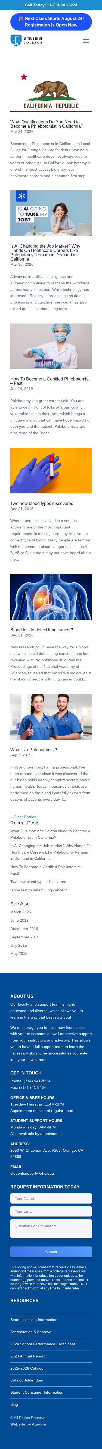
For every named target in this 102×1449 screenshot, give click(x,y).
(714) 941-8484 (32, 1087)
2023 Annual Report (27, 1356)
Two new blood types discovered (41, 503)
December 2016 (24, 928)
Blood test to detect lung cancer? (41, 630)
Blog (14, 1404)
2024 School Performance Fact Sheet (42, 1344)
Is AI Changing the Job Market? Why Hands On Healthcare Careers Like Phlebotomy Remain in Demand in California (45, 252)
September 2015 (24, 937)
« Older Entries (23, 817)
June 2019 (19, 920)
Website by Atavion (28, 1424)
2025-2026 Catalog (27, 1368)
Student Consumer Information (36, 1392)
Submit (51, 1252)
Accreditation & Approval (31, 1332)
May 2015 (18, 953)
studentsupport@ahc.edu (32, 1173)
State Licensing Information (33, 1319)
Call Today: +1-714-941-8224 (51, 5)
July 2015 (18, 945)
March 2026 (20, 912)
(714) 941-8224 (37, 1081)
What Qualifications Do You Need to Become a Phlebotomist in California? (46, 124)
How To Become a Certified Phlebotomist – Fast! (49, 381)
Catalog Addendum (26, 1380)
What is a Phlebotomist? (33, 749)
